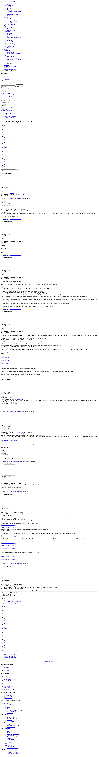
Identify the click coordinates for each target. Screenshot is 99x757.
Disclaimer (6, 667)
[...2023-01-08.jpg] (8, 525)
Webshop (9, 33)
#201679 (12, 584)
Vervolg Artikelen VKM (13, 29)
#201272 (12, 330)
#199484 (12, 240)
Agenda (6, 17)
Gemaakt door (47, 661)
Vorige (5, 126)
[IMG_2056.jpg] (5, 357)
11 (4, 139)
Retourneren (10, 46)
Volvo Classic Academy (13, 53)
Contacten (6, 669)
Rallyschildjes (11, 24)
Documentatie (8, 50)
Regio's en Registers (12, 14)
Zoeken (5, 82)
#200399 (12, 276)
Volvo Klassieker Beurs (13, 21)
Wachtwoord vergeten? (13, 58)
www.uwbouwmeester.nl (7, 408)
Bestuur (9, 8)
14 (4, 143)
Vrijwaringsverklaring (9, 680)
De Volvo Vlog (11, 20)
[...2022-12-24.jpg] (9, 440)
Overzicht (6, 79)
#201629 (12, 512)
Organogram (10, 10)
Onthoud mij (5, 88)
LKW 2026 (10, 23)
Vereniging (7, 4)
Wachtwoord (18, 86)
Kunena (53, 661)
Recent (5, 80)
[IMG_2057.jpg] (5, 360)
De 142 (23, 194)
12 (4, 140)
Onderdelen (7, 31)
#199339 (12, 193)
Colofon (6, 677)
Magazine (6, 26)
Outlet (9, 34)
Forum (5, 49)
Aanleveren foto (11, 30)
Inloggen (3, 90)
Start (5, 125)
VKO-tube (9, 48)
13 (4, 142)
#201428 (21, 432)
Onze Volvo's (10, 15)
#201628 (12, 482)
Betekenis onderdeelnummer (12, 41)
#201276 (12, 397)
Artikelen (9, 7)
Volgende (6, 147)
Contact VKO (10, 39)
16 (4, 146)
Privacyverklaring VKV (9, 679)
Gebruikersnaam (19, 84)
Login (5, 55)
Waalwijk (9, 36)
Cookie (5, 676)
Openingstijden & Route (14, 37)
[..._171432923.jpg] (12, 601)
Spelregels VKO (11, 45)
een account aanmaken (6, 96)
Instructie (10, 43)
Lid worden (10, 5)
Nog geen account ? (13, 56)
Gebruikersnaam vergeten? (15, 59)
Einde (5, 149)
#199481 (12, 209)
